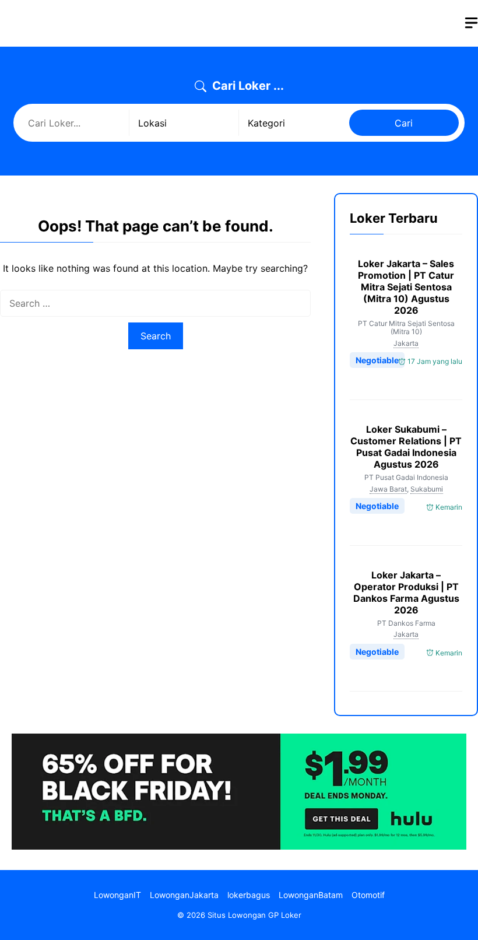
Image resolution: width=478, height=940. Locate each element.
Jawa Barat (388, 489)
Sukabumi (426, 489)
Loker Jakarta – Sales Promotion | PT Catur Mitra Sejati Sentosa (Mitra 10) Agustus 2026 (406, 287)
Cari (404, 123)
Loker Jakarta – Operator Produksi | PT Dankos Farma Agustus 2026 (406, 592)
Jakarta (406, 343)
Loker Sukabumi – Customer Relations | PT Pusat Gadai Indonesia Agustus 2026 (406, 446)
